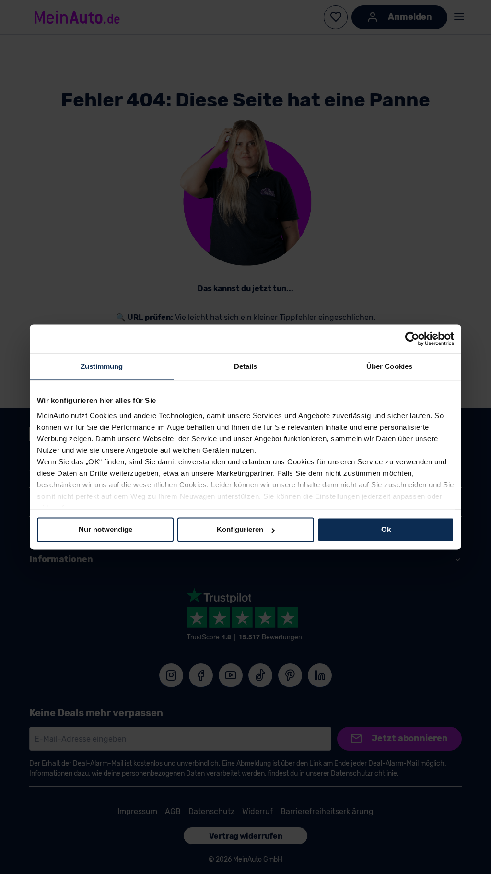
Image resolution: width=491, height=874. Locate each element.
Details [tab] (245, 366)
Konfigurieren (240, 529)
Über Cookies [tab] (389, 366)
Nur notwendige (105, 529)
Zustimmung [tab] (102, 366)
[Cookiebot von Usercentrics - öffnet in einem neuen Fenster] (412, 338)
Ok (386, 529)
